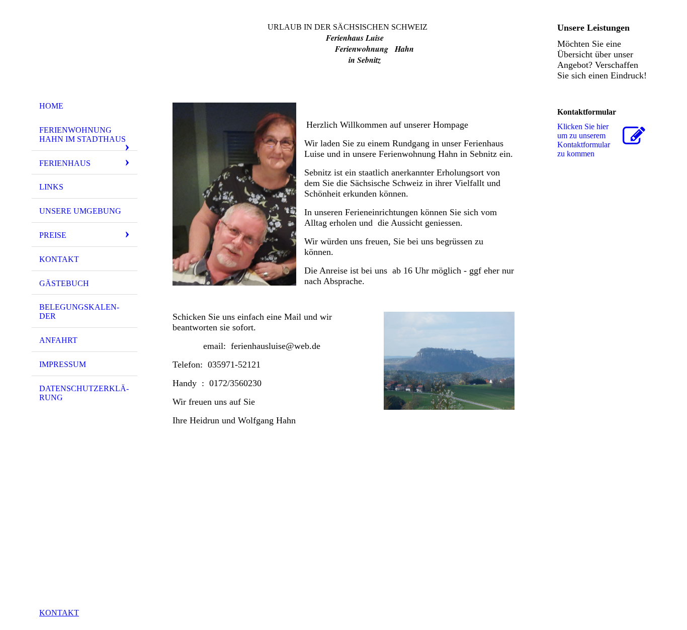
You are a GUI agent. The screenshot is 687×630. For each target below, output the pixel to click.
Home (51, 106)
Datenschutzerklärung (84, 393)
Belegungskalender (79, 311)
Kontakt (59, 259)
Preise (52, 235)
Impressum (62, 364)
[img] (84, 52)
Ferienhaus (65, 163)
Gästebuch (64, 283)
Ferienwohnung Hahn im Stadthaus (82, 134)
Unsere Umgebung (80, 211)
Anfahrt (58, 340)
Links (51, 187)
